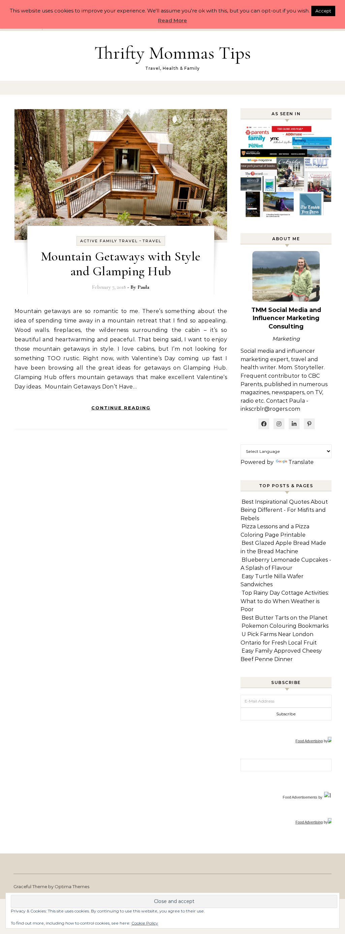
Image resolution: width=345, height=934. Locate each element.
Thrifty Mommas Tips (172, 53)
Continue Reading (121, 407)
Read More (172, 20)
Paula (143, 287)
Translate (301, 462)
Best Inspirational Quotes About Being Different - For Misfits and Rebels (284, 510)
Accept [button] (323, 10)
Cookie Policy (144, 923)
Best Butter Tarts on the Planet (284, 618)
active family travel (109, 241)
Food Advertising (309, 741)
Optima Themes (72, 886)
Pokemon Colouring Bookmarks (285, 626)
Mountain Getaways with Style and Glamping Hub (121, 264)
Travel (152, 241)
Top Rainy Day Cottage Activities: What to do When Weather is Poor (285, 601)
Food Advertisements (300, 797)
